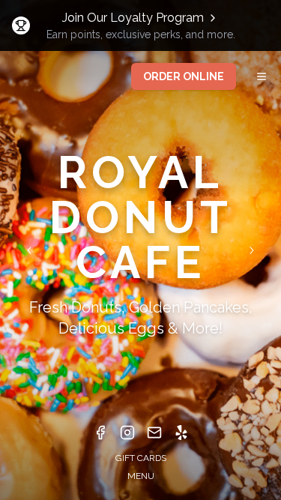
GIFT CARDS (140, 458)
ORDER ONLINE (183, 76)
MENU (140, 476)
